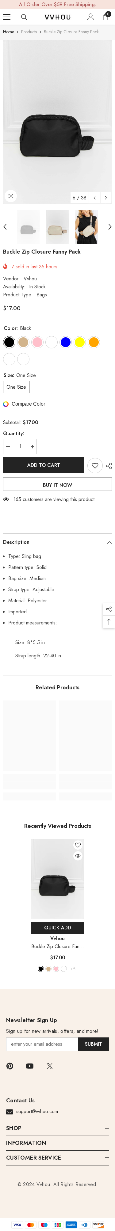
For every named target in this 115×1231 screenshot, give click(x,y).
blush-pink (56, 969)
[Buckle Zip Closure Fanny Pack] (57, 879)
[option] (57, 122)
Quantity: (13, 433)
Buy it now (57, 485)
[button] (94, 197)
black (41, 969)
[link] (29, 785)
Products (29, 32)
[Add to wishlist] (95, 465)
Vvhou (30, 278)
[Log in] (90, 17)
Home (8, 32)
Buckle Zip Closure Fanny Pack (57, 947)
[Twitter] (49, 1066)
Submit (93, 1044)
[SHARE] (107, 466)
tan (48, 969)
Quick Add (57, 927)
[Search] (24, 17)
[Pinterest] (9, 1066)
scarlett (64, 969)
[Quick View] (77, 855)
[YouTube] (29, 1066)
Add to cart (43, 465)
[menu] (6, 17)
